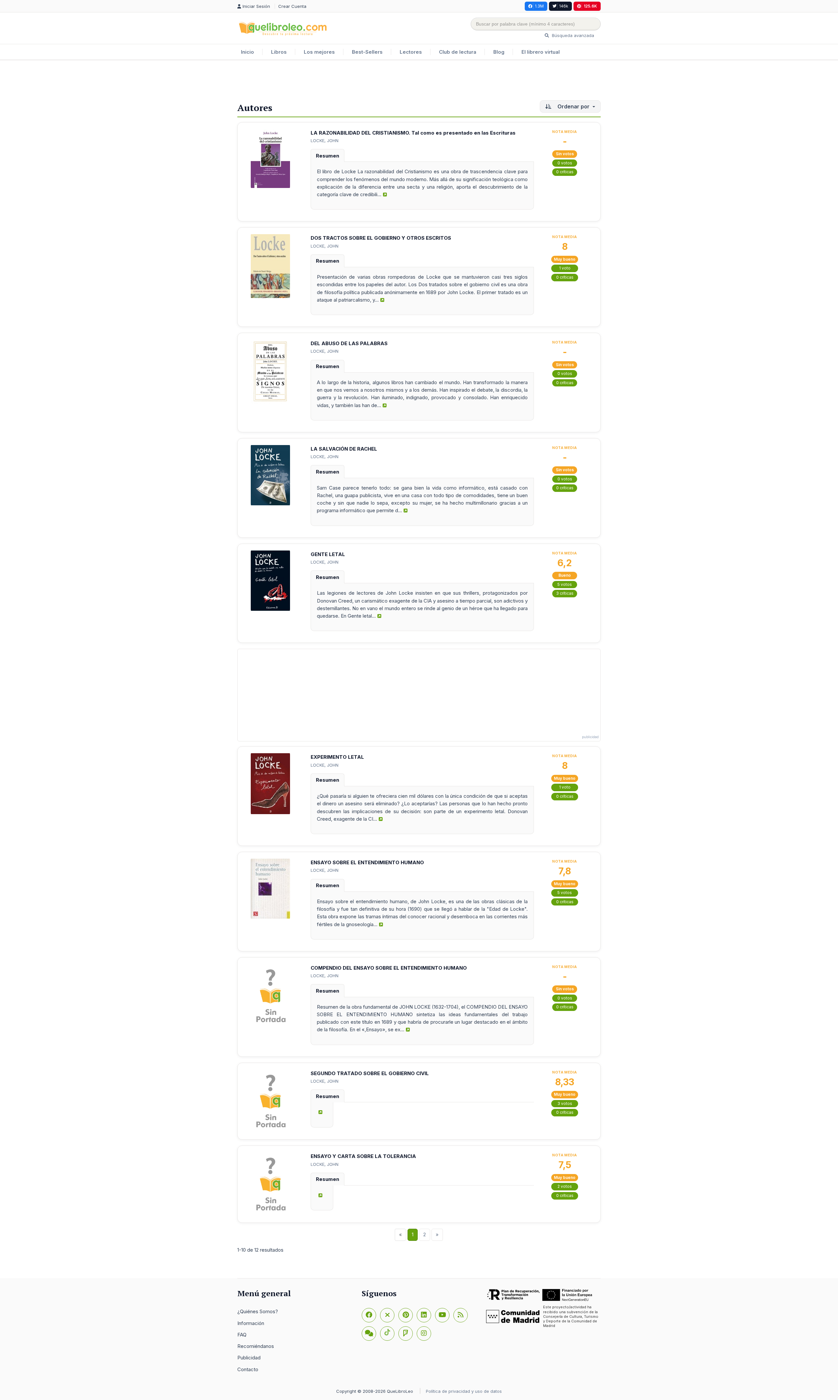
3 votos (564, 1103)
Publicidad (249, 1357)
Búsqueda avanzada (572, 35)
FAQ (241, 1335)
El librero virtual (540, 52)
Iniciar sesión (257, 6)
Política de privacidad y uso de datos (464, 1391)
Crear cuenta (292, 6)
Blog (498, 52)
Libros (279, 52)
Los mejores (319, 52)
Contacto (247, 1369)
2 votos (564, 1186)
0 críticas (565, 171)
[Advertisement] (419, 81)
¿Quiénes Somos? (257, 1311)
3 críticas (565, 593)
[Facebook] (369, 1315)
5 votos (564, 584)
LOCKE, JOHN (324, 140)
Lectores (411, 52)
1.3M (539, 6)
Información (250, 1323)
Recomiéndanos (255, 1346)
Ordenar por (573, 106)
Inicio (247, 52)
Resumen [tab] (327, 156)
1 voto (565, 268)
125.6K (590, 6)
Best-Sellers (367, 52)
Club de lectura (457, 52)
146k (563, 6)
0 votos (564, 162)
